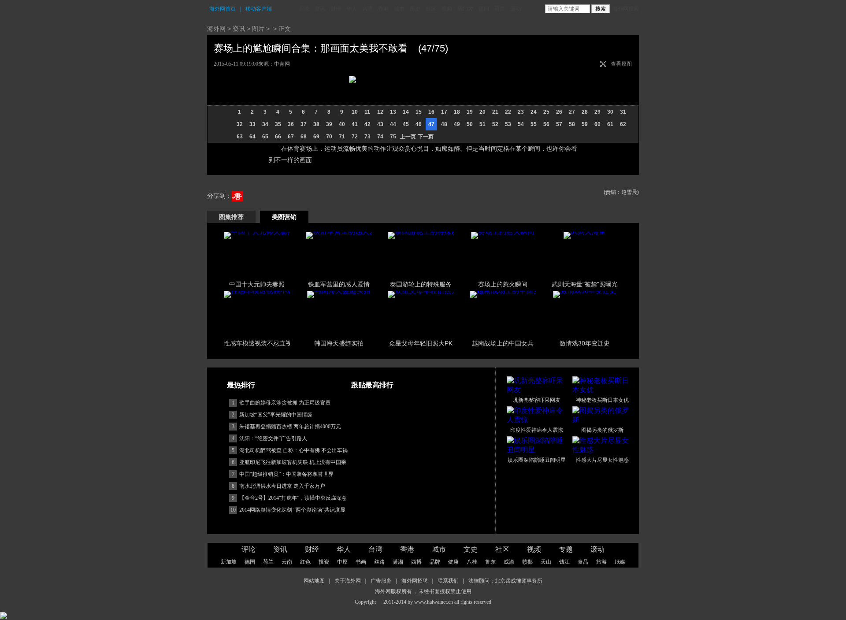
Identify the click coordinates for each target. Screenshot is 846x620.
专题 (566, 549)
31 (623, 112)
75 (393, 137)
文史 (471, 549)
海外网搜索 (625, 9)
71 (342, 137)
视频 (447, 9)
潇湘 (398, 562)
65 (265, 137)
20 (482, 112)
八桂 (472, 562)
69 (316, 137)
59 (585, 124)
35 (278, 124)
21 (495, 112)
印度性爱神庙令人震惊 (536, 430)
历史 (415, 9)
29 (597, 112)
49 (457, 124)
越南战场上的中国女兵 (503, 343)
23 (521, 112)
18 (457, 112)
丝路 (379, 562)
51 (482, 124)
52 (495, 124)
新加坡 (465, 9)
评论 (304, 9)
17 (444, 112)
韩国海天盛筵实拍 (339, 343)
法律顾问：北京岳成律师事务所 (505, 581)
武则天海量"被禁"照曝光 (585, 284)
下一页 (426, 137)
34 (265, 124)
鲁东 (490, 562)
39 (329, 124)
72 (355, 137)
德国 (484, 9)
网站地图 (314, 581)
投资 (324, 562)
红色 (305, 562)
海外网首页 (222, 9)
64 (252, 137)
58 (572, 124)
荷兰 (499, 9)
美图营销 (284, 216)
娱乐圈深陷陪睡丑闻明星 (537, 460)
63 (240, 137)
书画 (361, 562)
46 (419, 124)
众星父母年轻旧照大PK (421, 343)
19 (470, 112)
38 (316, 124)
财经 (335, 9)
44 (393, 124)
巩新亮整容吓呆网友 (536, 400)
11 (367, 112)
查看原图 (621, 64)
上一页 (408, 137)
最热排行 (241, 385)
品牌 (435, 562)
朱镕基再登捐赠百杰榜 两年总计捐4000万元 (290, 426)
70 (329, 137)
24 (534, 112)
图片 (258, 28)
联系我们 (448, 581)
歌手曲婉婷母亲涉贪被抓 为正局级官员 (284, 403)
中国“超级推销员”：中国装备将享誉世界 (286, 474)
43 (380, 124)
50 (470, 124)
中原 (342, 562)
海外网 (216, 28)
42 (367, 124)
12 (380, 112)
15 (419, 112)
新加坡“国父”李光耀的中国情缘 (275, 415)
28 (585, 112)
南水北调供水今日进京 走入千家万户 (282, 486)
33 (252, 124)
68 (304, 137)
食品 (583, 562)
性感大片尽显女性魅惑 (602, 460)
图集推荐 (231, 216)
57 (559, 124)
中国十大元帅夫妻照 (257, 284)
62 (623, 124)
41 (355, 124)
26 (559, 112)
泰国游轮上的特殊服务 (421, 284)
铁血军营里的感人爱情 (339, 284)
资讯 (320, 9)
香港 (383, 9)
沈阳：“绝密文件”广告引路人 (273, 438)
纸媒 (620, 562)
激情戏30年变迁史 (585, 343)
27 (572, 112)
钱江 (564, 562)
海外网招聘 (414, 581)
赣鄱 (527, 562)
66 (278, 137)
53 (508, 124)
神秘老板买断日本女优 (602, 400)
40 (342, 124)
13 (393, 112)
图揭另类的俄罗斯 (602, 430)
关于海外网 (347, 581)
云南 (287, 562)
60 (597, 124)
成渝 (509, 562)
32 (240, 124)
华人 (351, 9)
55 (534, 124)
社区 (431, 9)
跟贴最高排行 (372, 385)
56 (546, 124)
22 (508, 112)
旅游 (601, 562)
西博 (416, 562)
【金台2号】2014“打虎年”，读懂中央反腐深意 (293, 498)
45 (406, 124)
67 (291, 137)
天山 (546, 562)
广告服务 (381, 581)
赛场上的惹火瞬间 (502, 284)
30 (610, 112)
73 (367, 137)
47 (431, 124)
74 (380, 137)
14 (406, 112)
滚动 (515, 9)
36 (291, 124)
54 (521, 124)
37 (304, 124)
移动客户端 (258, 9)
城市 (399, 9)
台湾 (367, 9)
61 (610, 124)
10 (355, 112)
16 (431, 112)
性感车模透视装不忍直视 (258, 343)
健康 (453, 562)
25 (546, 112)
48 (444, 124)
